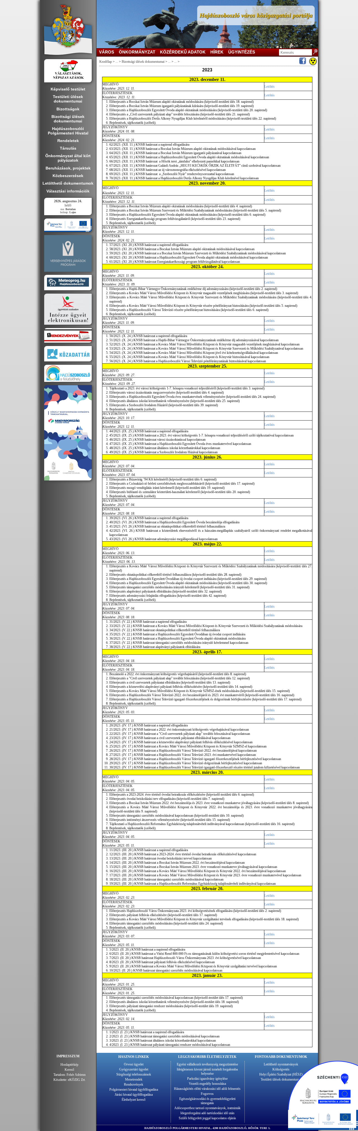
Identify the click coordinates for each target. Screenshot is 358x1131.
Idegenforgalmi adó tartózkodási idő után (207, 1113)
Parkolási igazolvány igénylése (207, 1079)
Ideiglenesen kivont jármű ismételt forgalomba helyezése (207, 1071)
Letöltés (269, 87)
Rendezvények (133, 1084)
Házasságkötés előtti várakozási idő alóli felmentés (207, 1089)
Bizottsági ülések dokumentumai (143, 62)
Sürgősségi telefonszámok (133, 1074)
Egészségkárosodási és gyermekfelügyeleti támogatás (207, 1101)
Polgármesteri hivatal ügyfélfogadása (133, 1089)
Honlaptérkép (69, 1065)
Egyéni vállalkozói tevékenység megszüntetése (207, 1064)
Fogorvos (207, 1094)
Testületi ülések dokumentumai (281, 1079)
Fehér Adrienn (76, 1075)
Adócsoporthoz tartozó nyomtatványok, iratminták (207, 1108)
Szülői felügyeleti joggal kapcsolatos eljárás (207, 1118)
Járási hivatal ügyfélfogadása (134, 1095)
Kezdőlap (105, 62)
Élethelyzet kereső (133, 1100)
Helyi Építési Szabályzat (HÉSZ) (281, 1074)
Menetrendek (133, 1079)
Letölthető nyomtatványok (281, 1064)
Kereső (69, 1070)
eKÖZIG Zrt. (77, 1080)
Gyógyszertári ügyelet (133, 1069)
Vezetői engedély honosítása (207, 1084)
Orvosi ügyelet (133, 1064)
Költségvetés (280, 1069)
